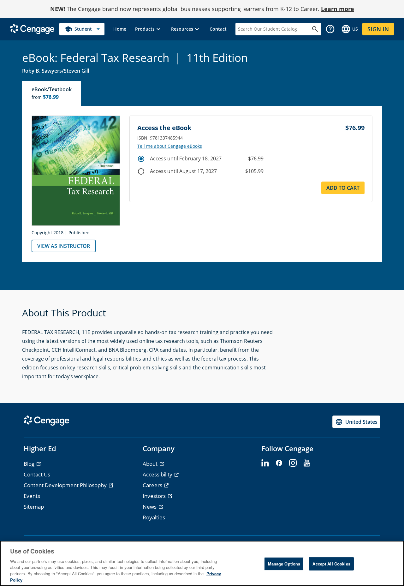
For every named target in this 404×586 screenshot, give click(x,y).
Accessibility (158, 474)
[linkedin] (265, 463)
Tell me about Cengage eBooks (169, 146)
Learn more (337, 9)
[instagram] (293, 463)
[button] (148, 29)
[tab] (51, 93)
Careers (153, 485)
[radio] (141, 159)
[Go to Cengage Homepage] (32, 29)
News (150, 506)
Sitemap (34, 506)
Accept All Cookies (331, 564)
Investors (155, 495)
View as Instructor (63, 245)
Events (32, 495)
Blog (30, 463)
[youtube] (307, 463)
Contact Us (37, 474)
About (151, 463)
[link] (120, 29)
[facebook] (279, 463)
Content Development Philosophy (66, 485)
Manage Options (284, 564)
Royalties (154, 517)
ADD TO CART (342, 187)
